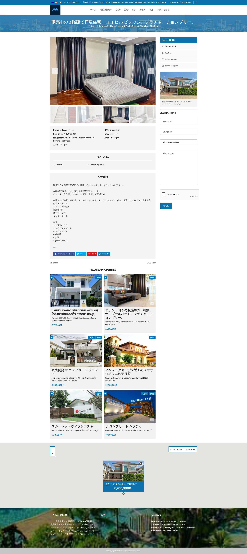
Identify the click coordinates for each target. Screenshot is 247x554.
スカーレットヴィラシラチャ (72, 426)
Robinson (66, 140)
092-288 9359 (73, 2)
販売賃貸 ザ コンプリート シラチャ (75, 372)
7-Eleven (73, 137)
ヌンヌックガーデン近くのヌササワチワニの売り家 (129, 372)
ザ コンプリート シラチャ (123, 426)
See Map (168, 53)
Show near (190, 449)
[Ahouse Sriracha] (55, 10)
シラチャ (114, 133)
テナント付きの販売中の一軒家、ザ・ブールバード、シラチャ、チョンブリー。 (129, 314)
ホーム (71, 129)
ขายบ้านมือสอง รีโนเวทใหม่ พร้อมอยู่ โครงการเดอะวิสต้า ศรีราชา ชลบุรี (75, 312)
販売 (118, 129)
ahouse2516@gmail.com (182, 2)
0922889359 (170, 46)
